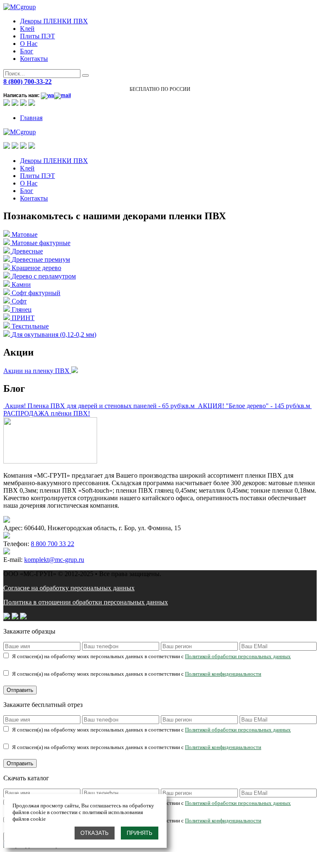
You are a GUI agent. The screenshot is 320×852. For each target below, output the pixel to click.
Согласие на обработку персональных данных (69, 587)
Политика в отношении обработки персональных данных (85, 602)
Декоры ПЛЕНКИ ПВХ (54, 21)
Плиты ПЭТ (37, 36)
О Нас (29, 43)
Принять (139, 833)
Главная (31, 117)
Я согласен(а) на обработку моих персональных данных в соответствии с (151, 656)
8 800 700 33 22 (52, 543)
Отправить (20, 690)
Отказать (94, 833)
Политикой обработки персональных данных (238, 656)
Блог (26, 51)
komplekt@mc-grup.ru (54, 559)
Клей (27, 28)
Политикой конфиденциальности (223, 674)
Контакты (34, 58)
